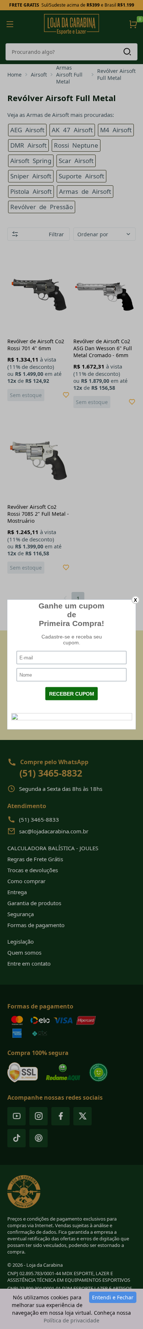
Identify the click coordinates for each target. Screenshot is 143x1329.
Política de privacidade (71, 1320)
